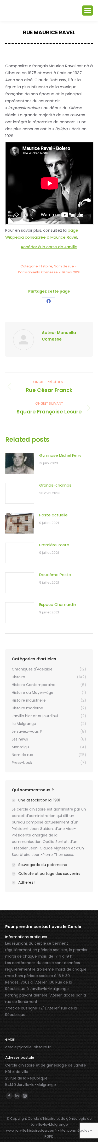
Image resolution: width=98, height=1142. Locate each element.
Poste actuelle (53, 515)
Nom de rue (64, 266)
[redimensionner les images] (19, 463)
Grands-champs (55, 485)
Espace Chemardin (57, 604)
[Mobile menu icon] (87, 10)
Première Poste (54, 545)
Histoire (45, 266)
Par (38, 272)
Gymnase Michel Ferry (60, 455)
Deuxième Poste (55, 574)
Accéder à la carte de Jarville (49, 247)
